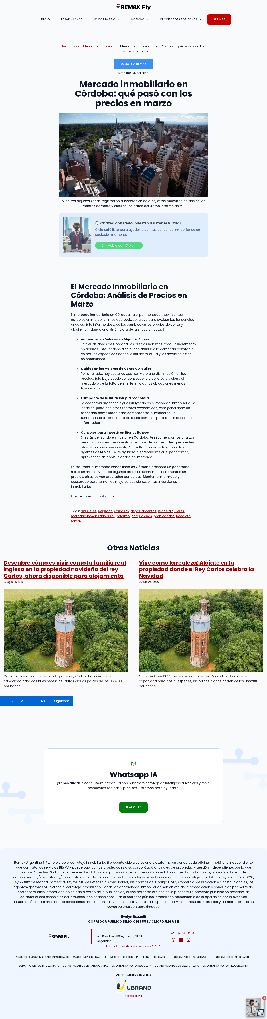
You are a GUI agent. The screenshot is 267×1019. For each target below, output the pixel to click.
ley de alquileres (171, 511)
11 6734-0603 (184, 933)
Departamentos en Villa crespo (177, 966)
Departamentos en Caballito (231, 957)
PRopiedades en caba (150, 957)
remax (76, 521)
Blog (76, 46)
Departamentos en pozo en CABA (133, 946)
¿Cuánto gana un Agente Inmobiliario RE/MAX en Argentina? (57, 957)
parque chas (141, 516)
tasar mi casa (71, 19)
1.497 (43, 701)
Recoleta (183, 516)
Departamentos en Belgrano (39, 966)
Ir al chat (133, 807)
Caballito (121, 511)
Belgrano (105, 511)
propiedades (164, 516)
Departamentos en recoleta (131, 966)
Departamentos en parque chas (85, 966)
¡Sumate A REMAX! (133, 64)
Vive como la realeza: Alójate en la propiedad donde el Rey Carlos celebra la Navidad (196, 569)
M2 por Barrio (104, 19)
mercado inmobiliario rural (92, 516)
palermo (123, 516)
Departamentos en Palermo (188, 957)
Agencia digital (133, 996)
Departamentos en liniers (133, 974)
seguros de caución (118, 957)
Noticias (138, 19)
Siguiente (61, 701)
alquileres (88, 511)
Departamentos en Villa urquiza (225, 966)
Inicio (45, 19)
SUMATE (219, 19)
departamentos (143, 511)
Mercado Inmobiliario (100, 46)
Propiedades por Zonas (178, 19)
